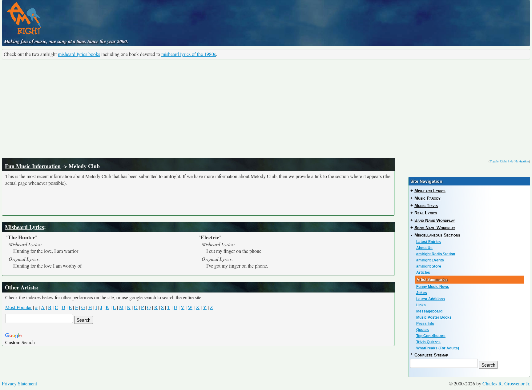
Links (421, 305)
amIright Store (428, 266)
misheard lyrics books (79, 54)
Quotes (422, 330)
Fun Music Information (33, 166)
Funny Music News (432, 287)
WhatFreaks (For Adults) (437, 348)
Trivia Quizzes (428, 342)
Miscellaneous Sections (437, 235)
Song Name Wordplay (434, 227)
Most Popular (18, 307)
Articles (423, 272)
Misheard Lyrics (24, 227)
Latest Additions (430, 299)
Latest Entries (428, 242)
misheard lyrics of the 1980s (188, 54)
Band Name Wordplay (434, 220)
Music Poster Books (434, 317)
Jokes (421, 293)
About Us (424, 248)
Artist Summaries (432, 279)
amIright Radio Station (435, 254)
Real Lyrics (425, 212)
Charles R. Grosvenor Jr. (506, 383)
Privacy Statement (19, 383)
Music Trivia (426, 205)
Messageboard (429, 311)
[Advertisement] (266, 109)
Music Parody (427, 198)
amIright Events (430, 260)
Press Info (425, 323)
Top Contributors (430, 336)
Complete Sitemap (431, 354)
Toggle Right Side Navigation (509, 161)
